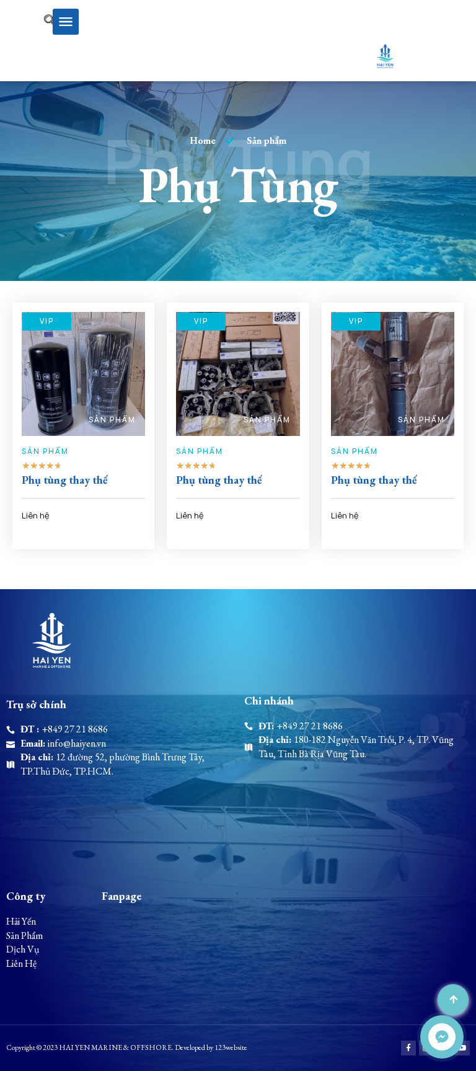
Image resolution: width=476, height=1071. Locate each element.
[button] (66, 22)
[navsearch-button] (32, 21)
